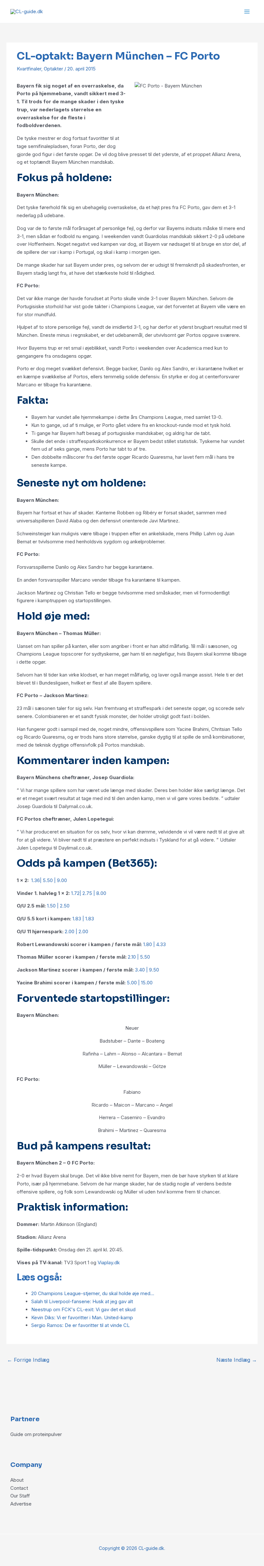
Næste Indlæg (236, 1360)
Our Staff (20, 1496)
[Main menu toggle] (247, 11)
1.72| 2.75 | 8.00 (88, 893)
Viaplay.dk (109, 1262)
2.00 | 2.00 (76, 931)
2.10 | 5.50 (139, 957)
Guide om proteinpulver (36, 1434)
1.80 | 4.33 (154, 944)
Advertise (21, 1504)
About (17, 1480)
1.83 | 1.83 (83, 919)
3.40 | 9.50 (147, 970)
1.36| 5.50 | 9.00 (49, 880)
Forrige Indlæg (28, 1360)
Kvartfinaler (29, 69)
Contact (19, 1488)
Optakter (53, 69)
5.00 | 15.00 (140, 983)
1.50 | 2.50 (58, 906)
